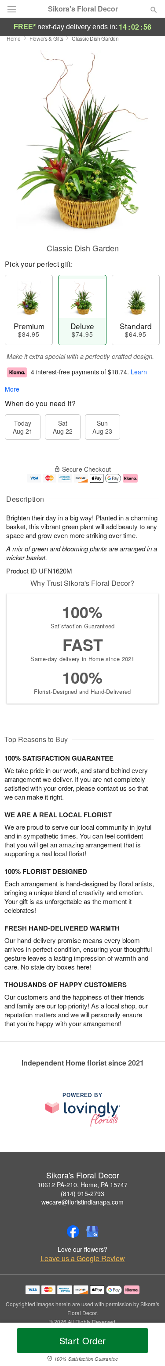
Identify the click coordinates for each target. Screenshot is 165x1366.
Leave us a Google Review (82, 1258)
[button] (146, 1346)
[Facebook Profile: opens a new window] (73, 1231)
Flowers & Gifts (46, 38)
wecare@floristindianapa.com (82, 1201)
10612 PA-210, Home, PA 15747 (82, 1184)
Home (14, 38)
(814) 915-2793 (82, 1193)
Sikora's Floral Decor (83, 8)
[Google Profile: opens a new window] (92, 1231)
